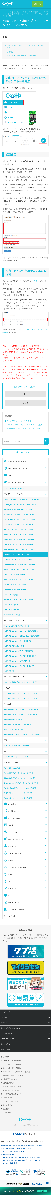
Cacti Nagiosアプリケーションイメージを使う (25, 424)
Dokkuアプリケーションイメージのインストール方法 (25, 46)
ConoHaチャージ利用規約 (12, 1064)
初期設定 (10, 52)
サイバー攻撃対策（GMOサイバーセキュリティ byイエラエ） (21, 1157)
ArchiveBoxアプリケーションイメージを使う (24, 428)
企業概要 (6, 1109)
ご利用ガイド (37, 12)
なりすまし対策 (35, 1160)
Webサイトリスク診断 (24, 1149)
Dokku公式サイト (32, 329)
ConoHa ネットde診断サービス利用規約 (16, 1072)
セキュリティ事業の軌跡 (9, 1163)
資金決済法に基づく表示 (11, 1090)
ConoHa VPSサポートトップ (22, 12)
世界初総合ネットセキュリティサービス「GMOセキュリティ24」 (22, 1146)
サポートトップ (6, 12)
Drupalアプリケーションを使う (19, 421)
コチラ (34, 281)
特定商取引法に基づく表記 (12, 1086)
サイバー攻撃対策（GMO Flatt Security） (14, 1160)
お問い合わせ (7, 1098)
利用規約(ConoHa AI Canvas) (13, 1075)
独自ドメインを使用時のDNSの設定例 (21, 55)
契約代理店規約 (8, 1083)
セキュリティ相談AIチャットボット (12, 1151)
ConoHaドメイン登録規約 (12, 1061)
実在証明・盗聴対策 (7, 1154)
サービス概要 (7, 1112)
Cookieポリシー (8, 1105)
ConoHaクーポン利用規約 (12, 1068)
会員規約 (6, 1057)
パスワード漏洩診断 (7, 1149)
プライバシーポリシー (10, 1101)
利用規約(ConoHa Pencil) (11, 1079)
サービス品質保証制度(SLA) (12, 1094)
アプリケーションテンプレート (23, 14)
